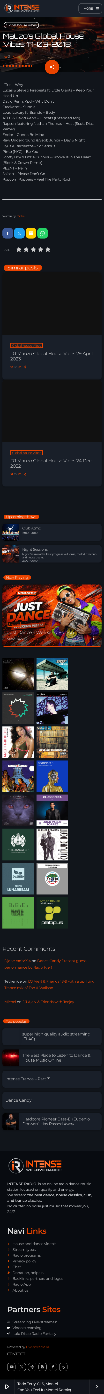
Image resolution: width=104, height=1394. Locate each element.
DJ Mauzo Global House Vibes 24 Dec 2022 (51, 463)
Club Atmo (31, 528)
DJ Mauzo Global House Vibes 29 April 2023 (51, 356)
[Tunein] (32, 1367)
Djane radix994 (17, 960)
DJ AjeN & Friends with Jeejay (48, 1002)
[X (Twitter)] (22, 1367)
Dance (14, 624)
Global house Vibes (21, 25)
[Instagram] (42, 1367)
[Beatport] (63, 1367)
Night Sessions (35, 549)
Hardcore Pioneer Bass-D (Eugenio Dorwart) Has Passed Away (56, 1121)
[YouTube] (11, 1367)
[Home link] (21, 8)
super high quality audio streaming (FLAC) (56, 1037)
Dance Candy (18, 1100)
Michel (21, 216)
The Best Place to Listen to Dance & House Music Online (56, 1058)
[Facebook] (53, 1367)
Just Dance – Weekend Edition (40, 632)
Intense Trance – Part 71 (28, 1079)
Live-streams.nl (37, 1347)
